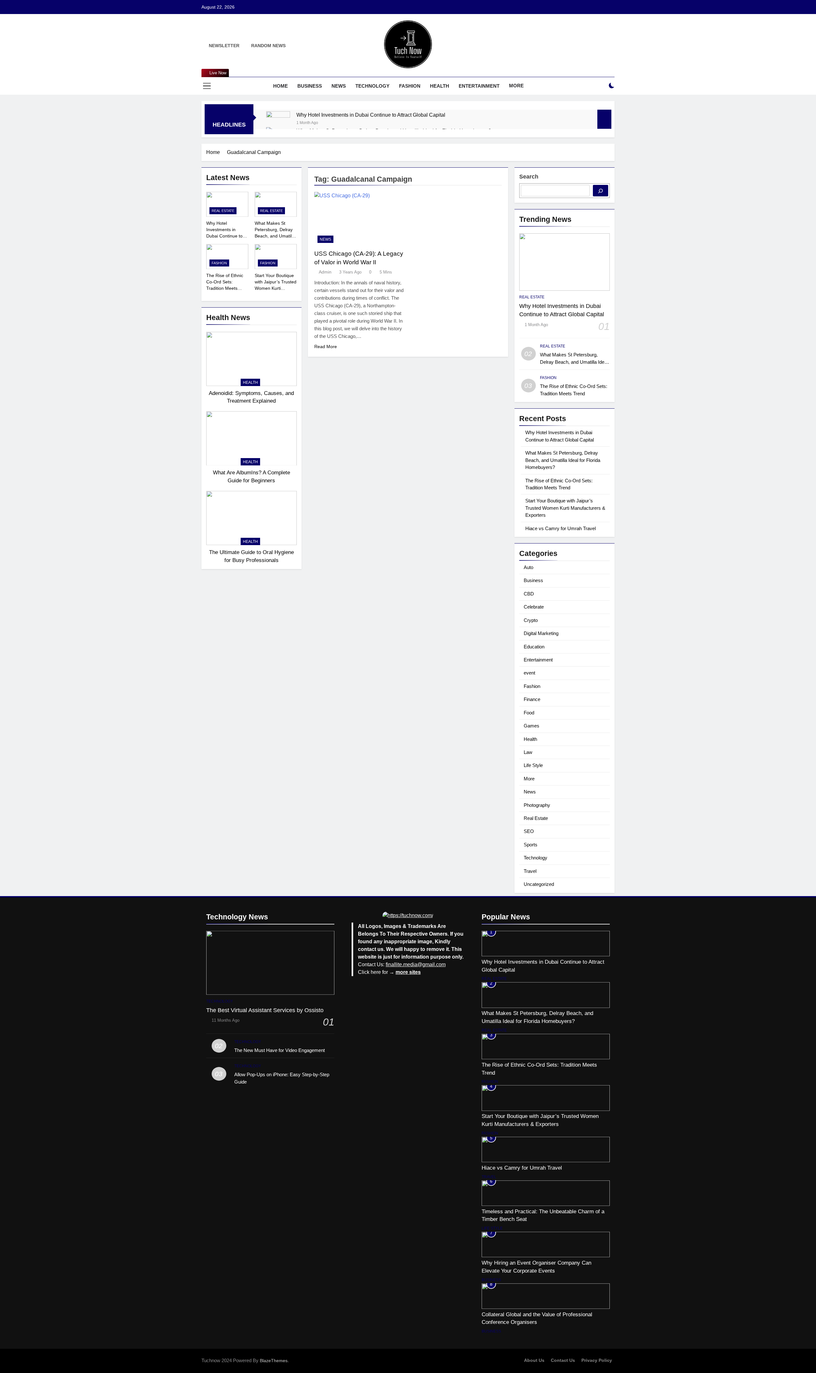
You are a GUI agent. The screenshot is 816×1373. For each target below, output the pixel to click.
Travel (530, 871)
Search (528, 176)
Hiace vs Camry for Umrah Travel (560, 528)
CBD (529, 593)
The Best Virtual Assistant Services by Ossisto (265, 1010)
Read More (325, 346)
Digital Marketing (541, 633)
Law (528, 752)
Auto (528, 567)
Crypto (531, 620)
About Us (534, 1360)
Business (309, 86)
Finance (532, 699)
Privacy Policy (596, 1360)
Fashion (409, 86)
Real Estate (223, 211)
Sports (530, 844)
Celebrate (534, 607)
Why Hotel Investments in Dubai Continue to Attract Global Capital (370, 115)
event (529, 673)
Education (534, 646)
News (339, 86)
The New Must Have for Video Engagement (279, 1050)
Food (529, 712)
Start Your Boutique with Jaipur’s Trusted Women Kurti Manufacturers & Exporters (275, 288)
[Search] (600, 190)
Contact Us (563, 1360)
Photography (537, 805)
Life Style (533, 765)
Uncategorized (539, 884)
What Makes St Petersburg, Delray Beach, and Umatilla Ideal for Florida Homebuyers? (275, 236)
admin (325, 271)
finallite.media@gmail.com (416, 964)
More (516, 85)
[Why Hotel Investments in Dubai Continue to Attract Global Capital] (278, 123)
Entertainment (479, 86)
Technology (372, 86)
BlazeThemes (274, 1360)
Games (531, 725)
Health (439, 86)
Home (280, 86)
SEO (529, 831)
